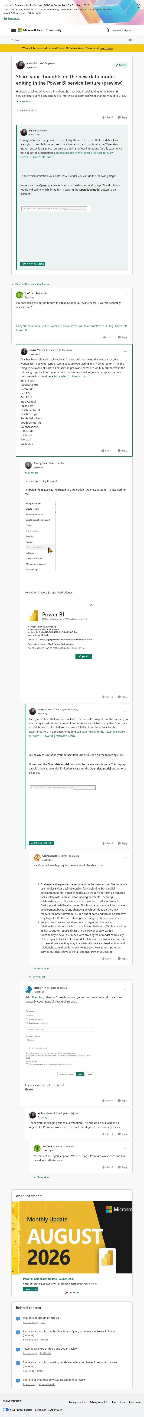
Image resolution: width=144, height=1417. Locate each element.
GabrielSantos (49, 855)
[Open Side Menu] (13, 30)
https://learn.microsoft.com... (71, 376)
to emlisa (59, 463)
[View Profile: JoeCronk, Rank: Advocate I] (19, 294)
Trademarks (135, 1402)
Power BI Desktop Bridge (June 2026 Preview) (50, 1348)
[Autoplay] (66, 1292)
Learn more (106, 48)
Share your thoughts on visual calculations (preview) (54, 1379)
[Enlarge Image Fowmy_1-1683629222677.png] (40, 536)
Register (117, 30)
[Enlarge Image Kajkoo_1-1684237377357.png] (60, 1043)
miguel (44, 1339)
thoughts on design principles (41, 1317)
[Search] (108, 30)
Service (18, 40)
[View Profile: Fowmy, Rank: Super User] (28, 465)
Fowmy (37, 463)
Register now (11, 18)
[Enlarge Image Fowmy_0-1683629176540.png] (60, 630)
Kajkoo (37, 987)
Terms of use (118, 1402)
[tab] (70, 1292)
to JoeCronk (65, 349)
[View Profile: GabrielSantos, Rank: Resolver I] (37, 857)
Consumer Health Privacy (48, 1409)
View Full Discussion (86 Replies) (32, 284)
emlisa (30, 63)
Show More (26, 101)
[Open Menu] (130, 40)
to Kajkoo (73, 1113)
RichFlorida (45, 1353)
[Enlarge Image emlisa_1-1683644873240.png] (55, 208)
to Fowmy (42, 130)
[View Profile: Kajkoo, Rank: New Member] (28, 989)
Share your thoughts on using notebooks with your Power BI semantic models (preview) (70, 1364)
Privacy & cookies (99, 1402)
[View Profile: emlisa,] (23, 132)
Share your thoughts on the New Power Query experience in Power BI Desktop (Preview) (70, 1333)
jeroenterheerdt (46, 1384)
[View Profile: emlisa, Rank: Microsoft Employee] (20, 65)
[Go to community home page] (39, 30)
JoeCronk (30, 293)
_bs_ (43, 1322)
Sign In (127, 30)
